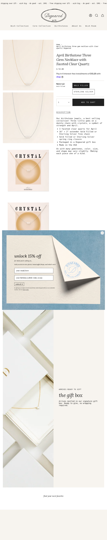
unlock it (19, 284)
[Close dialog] (102, 233)
